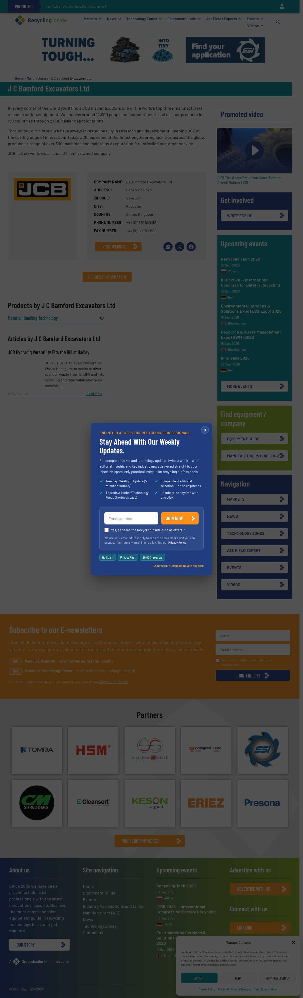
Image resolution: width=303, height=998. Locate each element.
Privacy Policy (177, 542)
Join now (174, 518)
